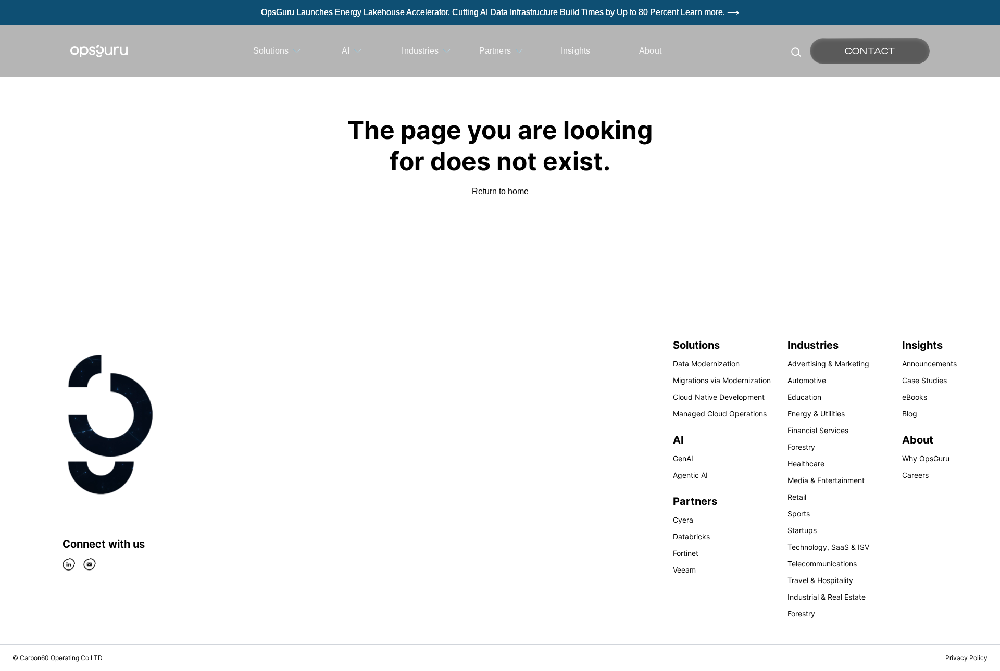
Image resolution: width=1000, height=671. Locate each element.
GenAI (683, 458)
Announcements (929, 363)
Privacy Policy (966, 658)
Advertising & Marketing (828, 363)
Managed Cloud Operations (720, 413)
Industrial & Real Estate (827, 596)
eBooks (914, 397)
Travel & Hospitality (820, 580)
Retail (797, 496)
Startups (802, 530)
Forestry (801, 446)
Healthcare (806, 463)
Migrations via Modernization (722, 380)
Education (804, 397)
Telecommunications (822, 563)
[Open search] (795, 51)
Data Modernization (706, 363)
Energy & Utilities (816, 413)
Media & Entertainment (826, 480)
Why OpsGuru (925, 458)
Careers (915, 475)
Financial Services (818, 430)
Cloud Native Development (719, 397)
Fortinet (685, 553)
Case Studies (924, 380)
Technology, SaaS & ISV (828, 546)
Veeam (684, 569)
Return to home (500, 191)
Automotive (807, 380)
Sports (799, 513)
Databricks (691, 536)
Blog (909, 413)
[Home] (99, 51)
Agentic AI (690, 475)
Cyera (683, 519)
